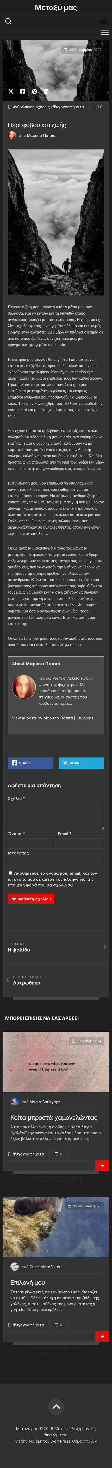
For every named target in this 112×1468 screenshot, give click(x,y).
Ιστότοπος (18, 853)
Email (64, 833)
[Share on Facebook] (22, 91)
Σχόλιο (16, 798)
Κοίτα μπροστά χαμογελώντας (53, 1117)
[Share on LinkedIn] (46, 91)
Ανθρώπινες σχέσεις (31, 107)
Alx (94, 1441)
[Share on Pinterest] (34, 91)
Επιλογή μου (27, 1282)
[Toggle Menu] (105, 32)
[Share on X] (12, 91)
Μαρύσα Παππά (41, 135)
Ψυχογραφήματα (68, 107)
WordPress (60, 1441)
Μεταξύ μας (56, 7)
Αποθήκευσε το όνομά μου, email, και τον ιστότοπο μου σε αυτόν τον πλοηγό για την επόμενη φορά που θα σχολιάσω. (52, 879)
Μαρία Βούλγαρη (45, 1102)
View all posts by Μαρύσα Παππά (42, 718)
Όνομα (16, 833)
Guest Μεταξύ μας (46, 1267)
